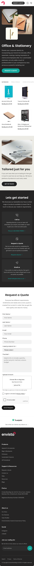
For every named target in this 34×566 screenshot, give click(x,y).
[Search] (27, 3)
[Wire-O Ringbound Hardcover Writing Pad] (25, 115)
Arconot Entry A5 (7, 101)
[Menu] (31, 3)
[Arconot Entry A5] (9, 92)
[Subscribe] (29, 548)
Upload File (17, 385)
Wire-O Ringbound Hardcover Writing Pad (24, 125)
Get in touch (9, 184)
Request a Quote (18, 3)
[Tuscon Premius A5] (25, 92)
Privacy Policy (20, 394)
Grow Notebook (6, 124)
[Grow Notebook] (9, 115)
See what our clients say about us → (17, 424)
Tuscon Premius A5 (23, 101)
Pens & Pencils (15, 82)
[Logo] (9, 434)
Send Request (8, 408)
